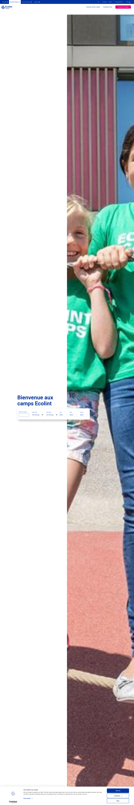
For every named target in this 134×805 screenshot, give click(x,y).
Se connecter (119, 2)
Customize (117, 795)
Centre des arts (26, 2)
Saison (82, 412)
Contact (105, 2)
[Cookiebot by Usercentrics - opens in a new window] (13, 802)
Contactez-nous (107, 7)
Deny (118, 801)
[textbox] (62, 415)
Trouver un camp (123, 7)
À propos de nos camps (93, 7)
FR (129, 2)
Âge (71, 412)
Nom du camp (23, 412)
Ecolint (4, 2)
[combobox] (63, 415)
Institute (36, 2)
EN (127, 2)
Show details (26, 798)
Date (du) (34, 412)
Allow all (118, 790)
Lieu (60, 412)
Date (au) (48, 412)
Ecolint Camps (14, 2)
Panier (110, 2)
